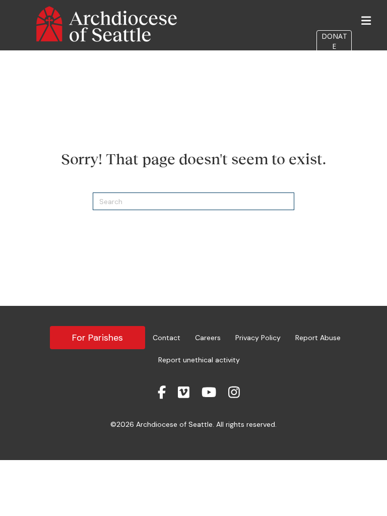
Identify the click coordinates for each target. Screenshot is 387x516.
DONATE (334, 41)
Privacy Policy (258, 337)
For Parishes (97, 338)
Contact (166, 337)
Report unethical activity (199, 359)
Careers (208, 337)
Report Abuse (318, 337)
